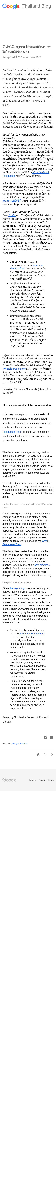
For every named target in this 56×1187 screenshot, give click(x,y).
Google (32, 780)
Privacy (42, 780)
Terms (51, 780)
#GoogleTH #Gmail (19, 744)
